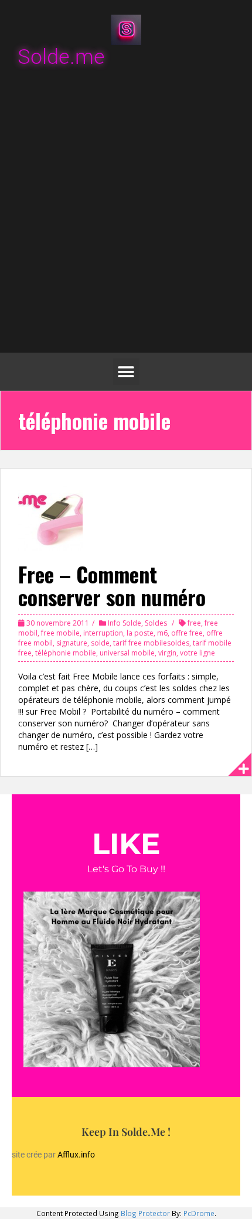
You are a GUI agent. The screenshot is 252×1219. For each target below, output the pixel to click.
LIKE (126, 844)
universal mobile (127, 653)
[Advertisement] (126, 212)
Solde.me (61, 57)
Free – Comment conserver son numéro (112, 585)
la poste (140, 633)
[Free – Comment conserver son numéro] (50, 517)
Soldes (156, 623)
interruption (103, 633)
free (194, 623)
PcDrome (198, 1213)
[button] (126, 371)
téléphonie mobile (65, 653)
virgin (167, 653)
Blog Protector (145, 1213)
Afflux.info (77, 1154)
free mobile (60, 633)
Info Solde (124, 623)
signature (71, 643)
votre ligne (197, 653)
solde (100, 643)
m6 (162, 633)
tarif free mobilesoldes (151, 643)
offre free (187, 633)
